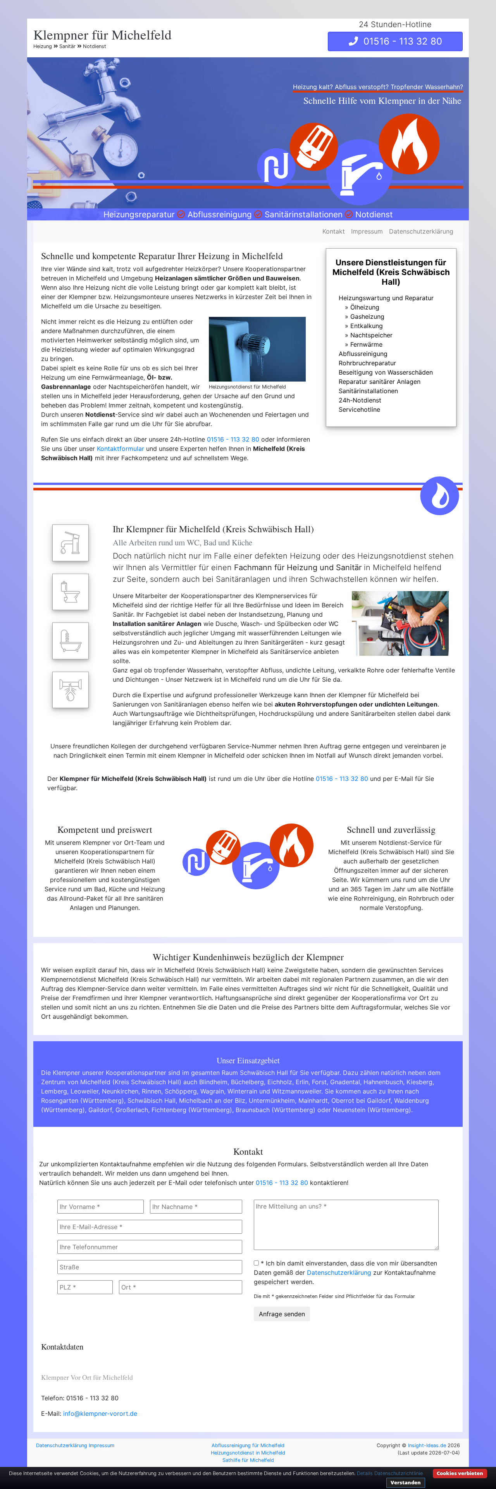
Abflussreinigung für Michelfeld (248, 1445)
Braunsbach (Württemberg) (275, 1110)
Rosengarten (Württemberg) (82, 1100)
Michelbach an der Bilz (212, 1100)
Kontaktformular (120, 448)
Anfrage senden (282, 1314)
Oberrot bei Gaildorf (361, 1100)
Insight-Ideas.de (427, 1445)
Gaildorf (100, 1110)
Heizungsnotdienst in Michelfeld (248, 1453)
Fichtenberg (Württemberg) (192, 1110)
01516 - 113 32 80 (400, 41)
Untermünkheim (272, 1100)
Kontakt (333, 231)
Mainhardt (313, 1100)
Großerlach (131, 1110)
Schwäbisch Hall (151, 1100)
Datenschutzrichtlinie (398, 1473)
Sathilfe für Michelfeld (248, 1460)
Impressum (367, 231)
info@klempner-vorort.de (100, 1413)
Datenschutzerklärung (421, 231)
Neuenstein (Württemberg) (372, 1110)
